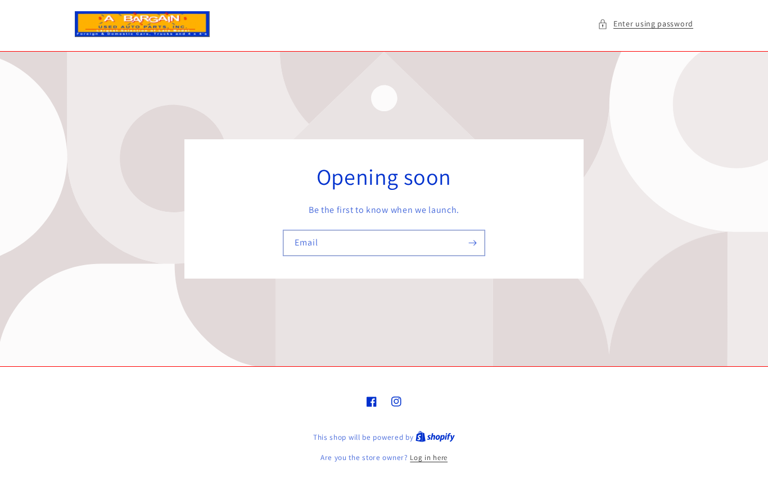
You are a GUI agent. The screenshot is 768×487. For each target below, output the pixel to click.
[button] (645, 24)
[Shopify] (435, 437)
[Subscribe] (472, 243)
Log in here (429, 457)
